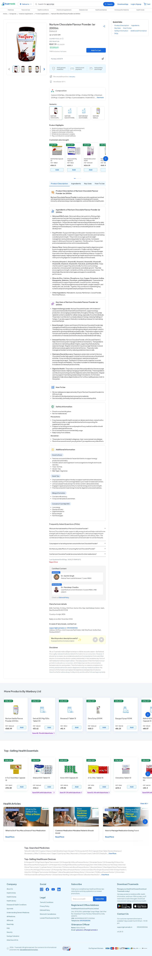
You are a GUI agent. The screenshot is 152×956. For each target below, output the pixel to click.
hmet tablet (103, 851)
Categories (12, 13)
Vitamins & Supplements (64, 10)
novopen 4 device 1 (77, 875)
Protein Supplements (42, 13)
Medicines (11, 10)
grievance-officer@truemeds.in (87, 930)
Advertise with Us (12, 940)
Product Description (59, 183)
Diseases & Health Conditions (16, 905)
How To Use (99, 183)
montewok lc (29, 853)
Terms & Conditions (46, 902)
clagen (53, 853)
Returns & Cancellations (48, 914)
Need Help (10, 924)
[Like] (95, 639)
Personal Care (26, 10)
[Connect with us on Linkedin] (59, 889)
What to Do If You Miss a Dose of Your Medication (25, 830)
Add (57, 170)
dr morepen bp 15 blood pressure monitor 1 (66, 870)
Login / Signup (136, 4)
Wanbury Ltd (53, 31)
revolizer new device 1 (92, 875)
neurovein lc (75, 853)
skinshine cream (62, 851)
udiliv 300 (35, 851)
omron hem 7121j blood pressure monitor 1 (100, 872)
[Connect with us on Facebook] (47, 889)
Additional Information (139, 31)
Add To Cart (96, 50)
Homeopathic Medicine (122, 10)
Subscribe (99, 899)
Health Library (11, 901)
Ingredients (76, 183)
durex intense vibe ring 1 (61, 875)
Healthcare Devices (101, 10)
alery (68, 853)
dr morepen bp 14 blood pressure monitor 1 (75, 862)
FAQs (116, 33)
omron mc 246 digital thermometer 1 (38, 870)
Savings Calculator (13, 936)
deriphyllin (103, 853)
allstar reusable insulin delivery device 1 (72, 872)
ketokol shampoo (114, 851)
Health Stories (11, 897)
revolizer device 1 (97, 867)
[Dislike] (101, 639)
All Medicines (11, 916)
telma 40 (27, 851)
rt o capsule (93, 851)
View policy (72, 76)
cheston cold (51, 851)
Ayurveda (10, 908)
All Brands (10, 920)
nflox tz (37, 853)
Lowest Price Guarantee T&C (50, 918)
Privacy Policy (44, 906)
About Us (10, 889)
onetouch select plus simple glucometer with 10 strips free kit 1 (104, 870)
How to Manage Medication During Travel (122, 830)
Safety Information (121, 31)
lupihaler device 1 (46, 867)
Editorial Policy (64, 597)
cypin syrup (61, 853)
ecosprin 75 (73, 851)
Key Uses (88, 183)
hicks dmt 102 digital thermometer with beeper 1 (41, 872)
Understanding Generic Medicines (18, 912)
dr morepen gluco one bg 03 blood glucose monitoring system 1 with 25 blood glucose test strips (83, 865)
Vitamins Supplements (26, 13)
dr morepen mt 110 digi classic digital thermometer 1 (42, 862)
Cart (148, 4)
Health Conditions (43, 10)
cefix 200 (95, 853)
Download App (122, 4)
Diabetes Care (83, 10)
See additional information (29, 950)
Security (9, 932)
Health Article (11, 893)
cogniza (42, 851)
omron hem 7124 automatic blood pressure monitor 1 (71, 867)
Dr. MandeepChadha (69, 587)
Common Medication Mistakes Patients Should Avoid (74, 831)
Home (5, 13)
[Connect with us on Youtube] (53, 889)
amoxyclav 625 (83, 851)
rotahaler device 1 (96, 862)
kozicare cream (85, 853)
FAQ (8, 928)
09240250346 (72, 628)
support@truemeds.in (57, 628)
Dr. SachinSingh (67, 576)
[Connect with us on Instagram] (41, 889)
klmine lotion (45, 853)
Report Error (53, 562)
